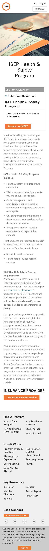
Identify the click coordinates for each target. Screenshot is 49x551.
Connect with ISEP (18, 126)
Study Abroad (33, 428)
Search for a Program (10, 423)
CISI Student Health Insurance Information (23, 115)
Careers (30, 486)
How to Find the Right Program (12, 430)
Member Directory (9, 493)
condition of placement (20, 290)
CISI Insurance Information (22, 397)
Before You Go (11, 463)
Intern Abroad (33, 433)
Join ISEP (8, 498)
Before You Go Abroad (21, 96)
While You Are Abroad (11, 470)
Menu (41, 8)
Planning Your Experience (11, 458)
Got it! (24, 547)
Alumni (29, 463)
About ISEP (32, 495)
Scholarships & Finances (34, 423)
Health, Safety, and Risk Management (33, 451)
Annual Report (33, 491)
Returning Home (34, 459)
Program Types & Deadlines (13, 450)
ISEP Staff (9, 486)
